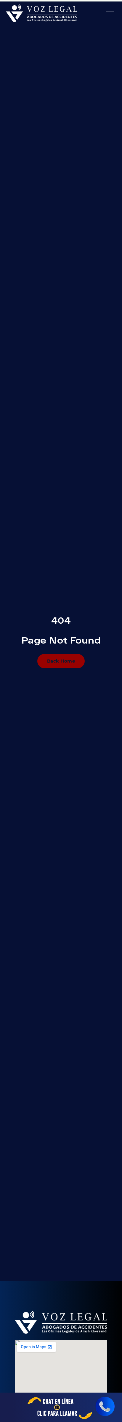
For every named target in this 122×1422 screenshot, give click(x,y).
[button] (110, 14)
